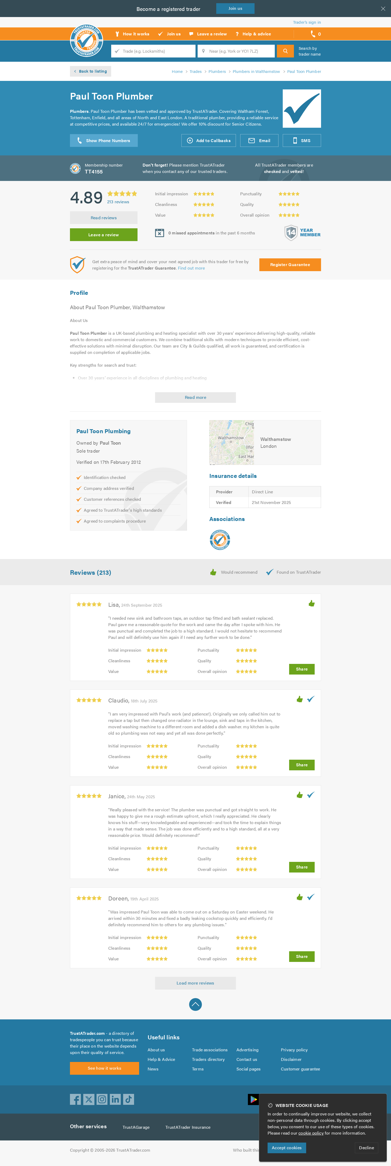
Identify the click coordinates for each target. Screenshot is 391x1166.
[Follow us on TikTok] (128, 1099)
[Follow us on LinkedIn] (115, 1099)
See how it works (104, 1068)
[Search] (285, 51)
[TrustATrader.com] (220, 540)
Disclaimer (291, 1059)
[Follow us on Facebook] (75, 1099)
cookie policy (311, 1133)
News (153, 1069)
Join (235, 8)
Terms (198, 1069)
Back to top (195, 1004)
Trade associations (210, 1050)
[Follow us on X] (88, 1099)
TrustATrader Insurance (187, 1127)
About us (156, 1050)
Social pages (248, 1069)
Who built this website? (255, 1150)
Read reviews (104, 217)
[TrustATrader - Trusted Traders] (86, 32)
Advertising (247, 1050)
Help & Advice (161, 1059)
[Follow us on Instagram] (102, 1099)
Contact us (246, 1059)
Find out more (191, 268)
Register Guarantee (290, 264)
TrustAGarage (136, 1127)
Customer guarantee (300, 1069)
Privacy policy (294, 1050)
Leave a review (103, 234)
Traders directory (208, 1059)
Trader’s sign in (307, 22)
